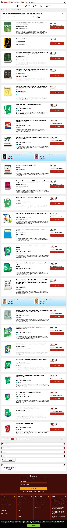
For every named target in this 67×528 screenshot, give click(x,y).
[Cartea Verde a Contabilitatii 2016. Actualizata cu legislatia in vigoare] (8, 255)
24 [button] (62, 16)
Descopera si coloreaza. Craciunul (47, 299)
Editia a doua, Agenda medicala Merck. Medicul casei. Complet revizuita (58, 512)
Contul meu (21, 5)
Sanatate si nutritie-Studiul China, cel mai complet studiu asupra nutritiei (59, 504)
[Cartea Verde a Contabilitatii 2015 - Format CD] (8, 417)
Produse (29, 5)
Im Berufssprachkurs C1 (13, 299)
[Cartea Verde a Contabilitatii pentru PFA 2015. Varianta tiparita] (8, 369)
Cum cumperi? (3, 507)
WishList (36, 5)
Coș (42, 5)
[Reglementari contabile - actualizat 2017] (8, 174)
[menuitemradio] (37, 17)
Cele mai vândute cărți (39, 499)
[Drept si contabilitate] (9, 43)
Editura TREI (10, 156)
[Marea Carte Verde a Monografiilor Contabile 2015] (8, 401)
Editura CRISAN (42, 301)
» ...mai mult (42, 33)
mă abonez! (33, 488)
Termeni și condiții (4, 499)
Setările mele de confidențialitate (41, 507)
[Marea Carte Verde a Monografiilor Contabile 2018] (8, 114)
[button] (48, 5)
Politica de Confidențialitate (20, 522)
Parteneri (19, 516)
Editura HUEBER (10, 301)
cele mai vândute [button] (12, 16)
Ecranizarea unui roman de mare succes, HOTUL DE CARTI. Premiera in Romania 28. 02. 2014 (58, 500)
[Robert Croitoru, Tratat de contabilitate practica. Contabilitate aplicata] (8, 238)
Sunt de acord (33, 525)
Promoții (19, 507)
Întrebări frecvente (4, 513)
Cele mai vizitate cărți (39, 504)
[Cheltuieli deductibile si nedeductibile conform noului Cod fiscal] (8, 223)
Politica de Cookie (11, 522)
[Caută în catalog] (64, 2)
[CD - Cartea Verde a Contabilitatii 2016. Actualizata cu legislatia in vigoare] (8, 272)
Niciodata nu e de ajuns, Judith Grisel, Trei (17, 154)
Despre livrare (3, 510)
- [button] (64, 456)
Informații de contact (22, 499)
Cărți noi (19, 504)
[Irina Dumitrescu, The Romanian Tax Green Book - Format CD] (8, 353)
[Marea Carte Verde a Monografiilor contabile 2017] (8, 207)
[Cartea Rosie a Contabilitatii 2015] (8, 433)
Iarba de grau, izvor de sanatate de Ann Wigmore (58, 517)
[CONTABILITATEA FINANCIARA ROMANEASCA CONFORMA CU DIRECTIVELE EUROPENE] (9, 27)
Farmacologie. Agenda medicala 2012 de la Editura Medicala (58, 508)
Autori (19, 513)
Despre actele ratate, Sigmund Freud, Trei (48, 154)
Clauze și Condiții (29, 522)
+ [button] (64, 444)
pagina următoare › (24, 438)
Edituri (19, 510)
